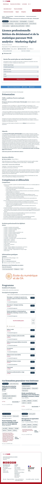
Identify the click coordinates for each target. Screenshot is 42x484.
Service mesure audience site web (21, 23)
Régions (17, 11)
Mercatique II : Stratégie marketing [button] (15, 305)
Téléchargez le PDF (7, 53)
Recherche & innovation (8, 11)
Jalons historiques (6, 466)
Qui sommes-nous (6, 464)
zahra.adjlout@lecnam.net (11, 261)
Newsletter (37, 479)
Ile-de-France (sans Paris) (8, 269)
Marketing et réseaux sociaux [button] (14, 361)
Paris (22, 269)
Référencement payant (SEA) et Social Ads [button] (17, 342)
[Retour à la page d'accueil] (6, 1)
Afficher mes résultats (21, 79)
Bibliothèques (17, 473)
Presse (16, 466)
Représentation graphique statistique (29, 383)
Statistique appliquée (26, 388)
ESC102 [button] (8, 306)
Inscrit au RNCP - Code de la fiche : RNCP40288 (11, 164)
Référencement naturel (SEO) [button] (14, 354)
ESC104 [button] (8, 314)
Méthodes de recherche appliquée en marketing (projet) (9, 388)
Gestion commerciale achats (31, 16)
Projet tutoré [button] (10, 367)
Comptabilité (24, 413)
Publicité (27, 25)
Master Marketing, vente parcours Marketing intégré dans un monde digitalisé (10, 422)
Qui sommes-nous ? (8, 8)
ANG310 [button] (9, 337)
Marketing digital (23, 21)
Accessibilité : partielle (30, 479)
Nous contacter (17, 468)
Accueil (3, 16)
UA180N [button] (8, 373)
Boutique (16, 471)
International (17, 474)
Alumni (4, 469)
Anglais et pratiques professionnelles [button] (16, 335)
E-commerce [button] (10, 348)
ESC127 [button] (8, 343)
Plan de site (17, 477)
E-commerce (30, 21)
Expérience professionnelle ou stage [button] (15, 372)
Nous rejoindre (17, 467)
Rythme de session (7, 69)
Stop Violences (17, 475)
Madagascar (16, 269)
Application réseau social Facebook (17, 25)
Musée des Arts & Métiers (19, 472)
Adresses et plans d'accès (19, 469)
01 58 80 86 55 (8, 259)
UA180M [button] (9, 368)
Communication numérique (8, 23)
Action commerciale (6, 413)
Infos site (4, 479)
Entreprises (23, 11)
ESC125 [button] (8, 330)
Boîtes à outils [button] (10, 329)
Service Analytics (6, 25)
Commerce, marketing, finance (20, 16)
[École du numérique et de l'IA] (21, 276)
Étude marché (5, 21)
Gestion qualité (32, 413)
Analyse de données (26, 386)
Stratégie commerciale (7, 416)
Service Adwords (33, 23)
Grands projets (6, 472)
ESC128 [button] (8, 349)
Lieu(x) (4, 74)
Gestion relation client (5, 17)
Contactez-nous (36, 10)
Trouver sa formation (18, 8)
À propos (16, 464)
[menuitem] (6, 4)
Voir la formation (15, 401)
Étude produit (34, 388)
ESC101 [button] (8, 300)
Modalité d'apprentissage (8, 64)
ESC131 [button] (8, 356)
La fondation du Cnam (7, 468)
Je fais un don (5, 471)
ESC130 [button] (8, 362)
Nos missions (5, 467)
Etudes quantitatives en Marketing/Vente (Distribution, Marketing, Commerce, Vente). (31, 394)
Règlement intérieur (10, 479)
